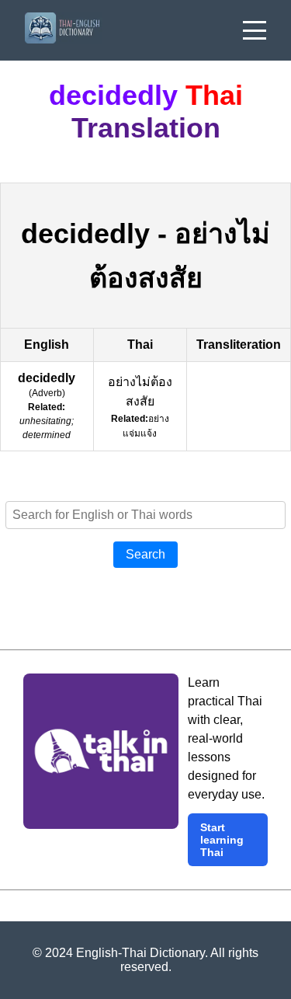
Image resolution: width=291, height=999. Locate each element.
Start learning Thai (222, 839)
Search (145, 554)
